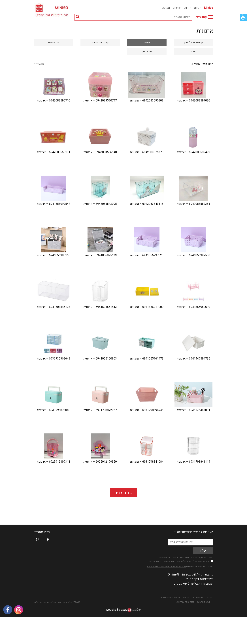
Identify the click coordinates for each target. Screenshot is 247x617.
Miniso (208, 8)
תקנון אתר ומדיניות (185, 602)
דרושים (177, 8)
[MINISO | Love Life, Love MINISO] (52, 10)
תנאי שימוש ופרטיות (170, 597)
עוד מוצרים (123, 493)
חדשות (185, 597)
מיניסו (210, 597)
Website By (113, 610)
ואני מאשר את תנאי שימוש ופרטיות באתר (166, 566)
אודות (187, 8)
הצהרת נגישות (203, 602)
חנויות (197, 8)
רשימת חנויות (198, 597)
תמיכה (166, 8)
